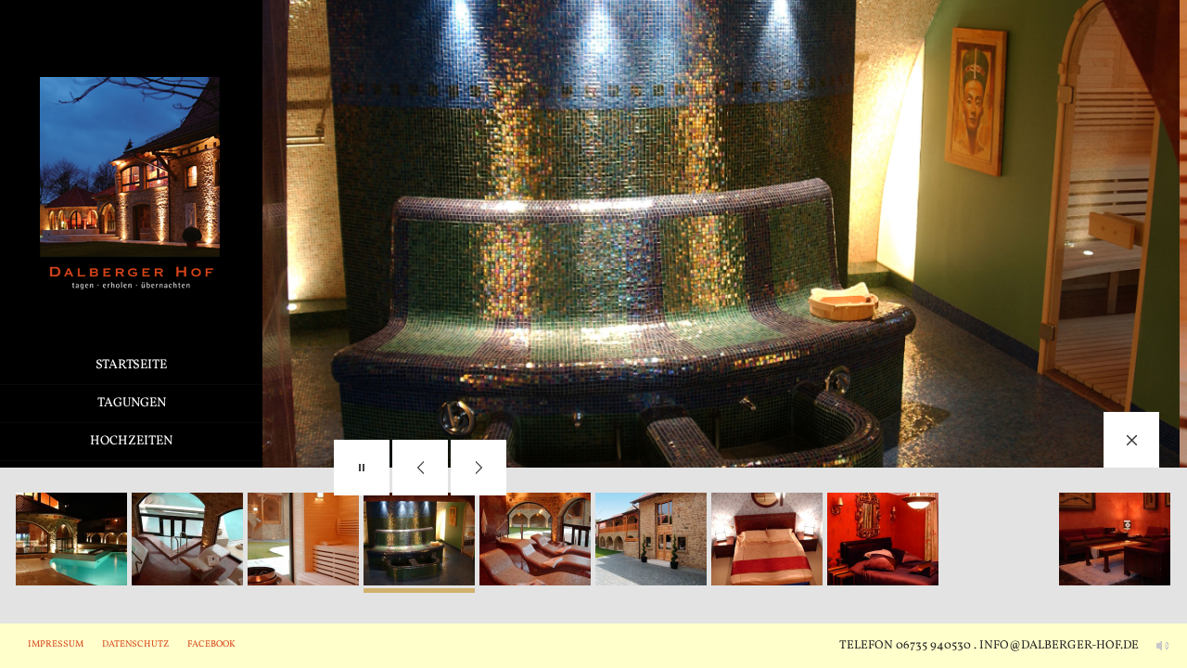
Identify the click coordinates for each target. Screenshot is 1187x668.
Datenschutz (135, 643)
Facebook (211, 643)
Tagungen (131, 403)
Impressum (55, 643)
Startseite (131, 365)
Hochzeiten (131, 441)
